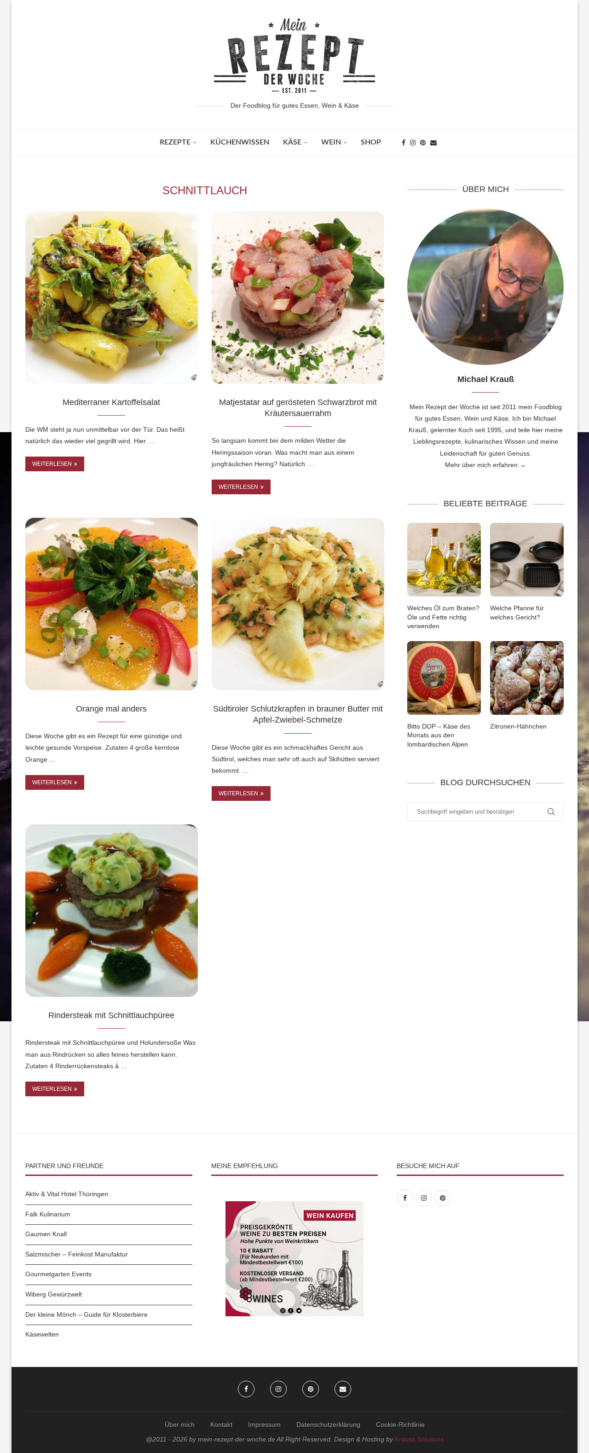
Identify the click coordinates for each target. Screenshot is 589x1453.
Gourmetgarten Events (58, 1274)
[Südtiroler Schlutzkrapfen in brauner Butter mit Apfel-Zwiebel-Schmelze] (298, 604)
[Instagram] (413, 142)
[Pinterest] (423, 142)
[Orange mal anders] (111, 604)
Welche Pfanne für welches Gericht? (517, 612)
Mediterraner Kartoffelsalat (111, 402)
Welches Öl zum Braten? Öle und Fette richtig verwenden (443, 617)
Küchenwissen (239, 142)
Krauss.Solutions (419, 1439)
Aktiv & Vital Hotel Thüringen (66, 1194)
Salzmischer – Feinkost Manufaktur (76, 1254)
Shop (371, 142)
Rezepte (175, 142)
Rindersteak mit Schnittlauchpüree (111, 1015)
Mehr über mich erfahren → (485, 465)
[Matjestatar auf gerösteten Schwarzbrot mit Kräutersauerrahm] (298, 297)
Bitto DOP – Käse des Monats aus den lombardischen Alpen (438, 735)
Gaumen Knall (46, 1234)
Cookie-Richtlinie (400, 1424)
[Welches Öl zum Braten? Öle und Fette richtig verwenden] (444, 559)
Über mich (180, 1424)
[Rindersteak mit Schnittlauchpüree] (111, 910)
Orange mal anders (111, 708)
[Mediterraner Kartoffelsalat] (111, 297)
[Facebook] (403, 142)
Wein (331, 142)
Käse (292, 142)
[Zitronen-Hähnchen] (527, 678)
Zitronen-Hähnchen (518, 726)
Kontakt (221, 1424)
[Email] (433, 142)
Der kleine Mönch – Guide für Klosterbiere (86, 1314)
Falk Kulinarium (47, 1214)
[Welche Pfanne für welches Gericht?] (527, 559)
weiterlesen (52, 464)
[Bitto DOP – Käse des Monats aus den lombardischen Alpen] (444, 678)
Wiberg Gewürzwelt (53, 1294)
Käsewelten (42, 1334)
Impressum (264, 1424)
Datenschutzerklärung (328, 1424)
